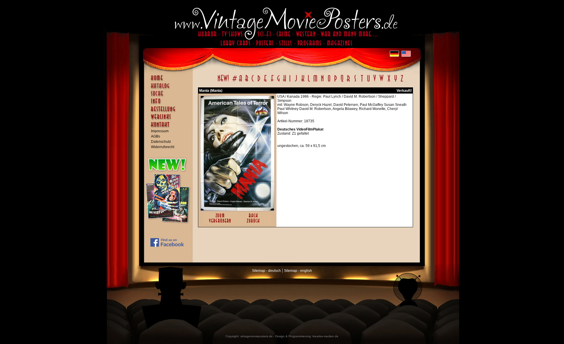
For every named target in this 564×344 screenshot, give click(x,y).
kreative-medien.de (325, 336)
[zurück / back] (254, 223)
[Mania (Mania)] (237, 209)
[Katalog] (170, 88)
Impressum (160, 131)
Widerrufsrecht (162, 147)
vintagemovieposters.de (256, 336)
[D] (259, 81)
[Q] (342, 81)
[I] (290, 81)
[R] (348, 81)
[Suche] (170, 96)
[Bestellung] (170, 112)
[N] (322, 81)
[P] (335, 81)
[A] (240, 81)
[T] (361, 81)
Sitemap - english (298, 271)
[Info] (170, 104)
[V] (374, 81)
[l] (309, 81)
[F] (272, 81)
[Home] (170, 81)
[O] (329, 81)
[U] (368, 81)
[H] (284, 81)
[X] (388, 81)
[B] (246, 81)
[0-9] (234, 81)
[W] (381, 81)
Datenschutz (161, 142)
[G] (278, 81)
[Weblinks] (170, 120)
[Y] (395, 81)
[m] (315, 81)
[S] (355, 81)
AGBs (155, 136)
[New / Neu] (223, 81)
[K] (302, 81)
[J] (295, 81)
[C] (253, 81)
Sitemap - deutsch (266, 271)
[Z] (401, 81)
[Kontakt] (170, 127)
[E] (265, 81)
